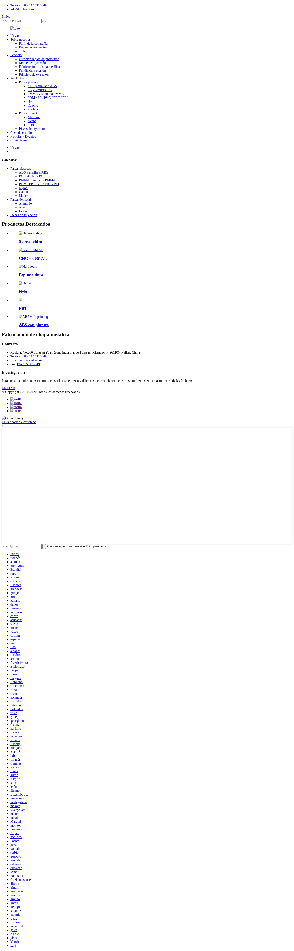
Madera (33, 109)
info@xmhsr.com (22, 9)
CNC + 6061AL (33, 258)
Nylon (32, 101)
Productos (17, 78)
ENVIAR (8, 388)
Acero (32, 121)
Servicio (16, 55)
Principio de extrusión (34, 74)
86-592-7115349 (35, 356)
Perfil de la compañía (33, 43)
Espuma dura (31, 275)
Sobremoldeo (30, 241)
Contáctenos (18, 140)
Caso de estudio (21, 132)
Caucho (33, 105)
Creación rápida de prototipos (39, 59)
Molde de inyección (32, 63)
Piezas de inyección (32, 129)
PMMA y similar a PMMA (46, 94)
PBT (23, 308)
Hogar (14, 35)
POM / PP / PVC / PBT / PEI (48, 97)
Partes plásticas (29, 82)
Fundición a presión (32, 70)
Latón (32, 125)
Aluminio (34, 117)
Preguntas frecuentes (33, 47)
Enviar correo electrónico (19, 422)
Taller (23, 51)
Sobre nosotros (20, 39)
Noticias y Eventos (23, 136)
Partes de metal (29, 113)
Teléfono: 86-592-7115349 (28, 5)
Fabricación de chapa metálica (39, 66)
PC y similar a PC (40, 90)
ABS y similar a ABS (42, 86)
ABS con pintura (34, 325)
